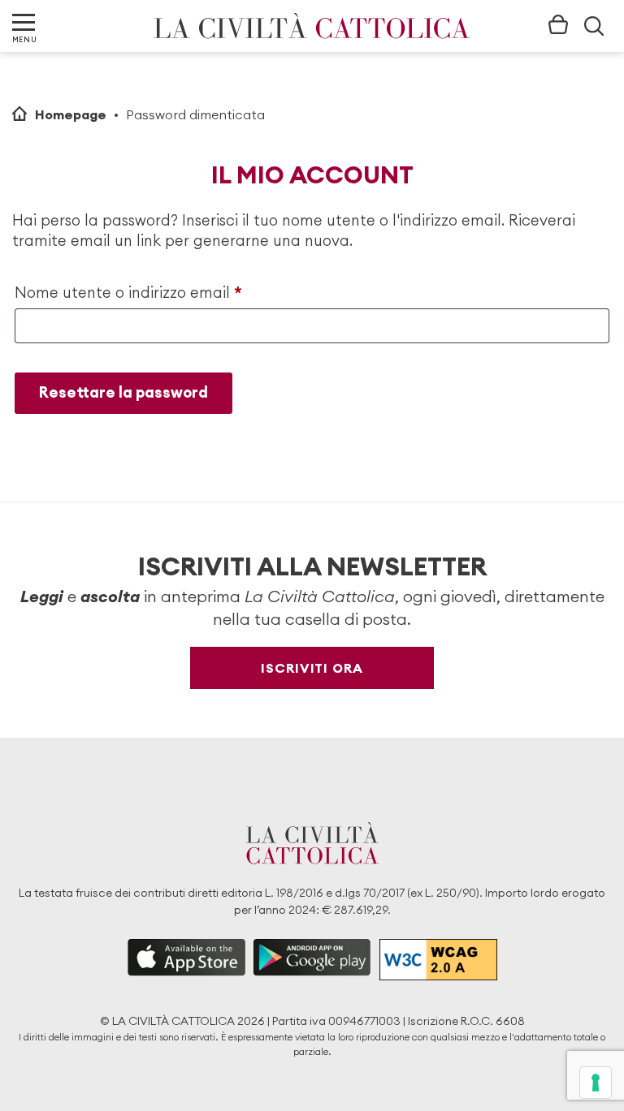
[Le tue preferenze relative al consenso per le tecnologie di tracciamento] (595, 1082)
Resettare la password (123, 392)
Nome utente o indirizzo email (160, 292)
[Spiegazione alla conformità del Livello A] (438, 959)
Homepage (70, 114)
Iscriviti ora (312, 668)
